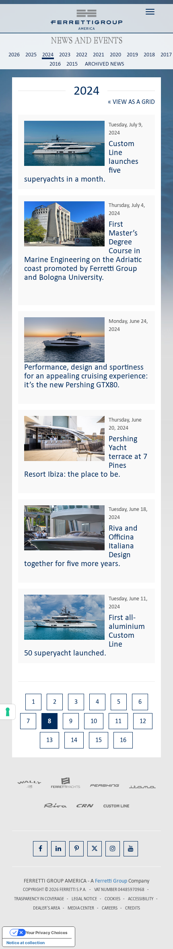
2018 (149, 55)
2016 (55, 64)
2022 (81, 55)
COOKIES (112, 898)
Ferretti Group (111, 880)
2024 (48, 55)
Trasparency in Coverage (39, 898)
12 (143, 721)
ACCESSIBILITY (140, 898)
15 (98, 740)
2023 (64, 55)
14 (74, 740)
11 (118, 721)
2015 (72, 64)
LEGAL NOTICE (84, 898)
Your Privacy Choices (47, 932)
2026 (14, 55)
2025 (31, 55)
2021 (98, 55)
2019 (132, 55)
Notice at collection (25, 942)
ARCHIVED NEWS (104, 64)
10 (94, 721)
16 (123, 740)
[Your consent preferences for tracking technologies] (7, 712)
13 (49, 740)
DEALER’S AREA (46, 908)
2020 (115, 55)
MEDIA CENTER (81, 908)
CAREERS (109, 908)
